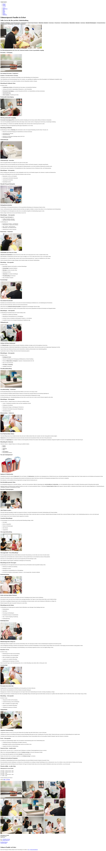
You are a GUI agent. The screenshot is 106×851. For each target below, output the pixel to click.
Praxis (4, 10)
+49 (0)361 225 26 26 (6, 839)
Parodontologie (51, 22)
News (4, 12)
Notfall (4, 11)
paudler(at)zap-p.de (6, 840)
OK (29, 849)
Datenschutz (5, 14)
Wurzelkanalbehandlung (65, 22)
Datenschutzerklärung (34, 849)
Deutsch (4, 3)
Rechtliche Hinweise (4, 842)
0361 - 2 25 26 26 (7, 779)
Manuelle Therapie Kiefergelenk (33, 22)
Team (4, 9)
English (4, 4)
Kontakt (4, 13)
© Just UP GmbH (3, 843)
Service (4, 7)
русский (4, 5)
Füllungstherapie (57, 22)
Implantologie (5, 8)
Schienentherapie (24, 22)
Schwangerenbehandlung (101, 22)
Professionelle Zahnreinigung (15, 22)
